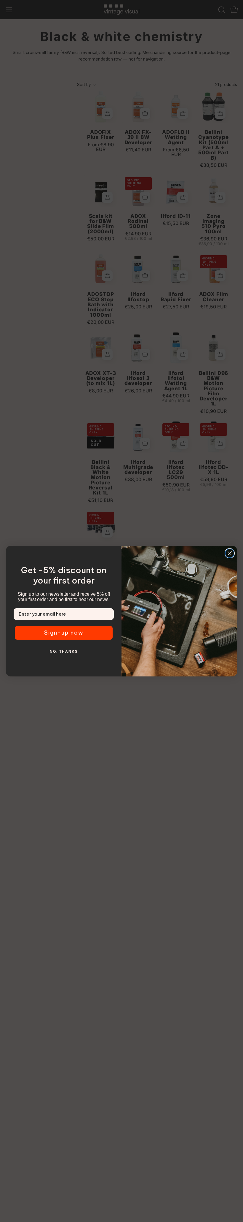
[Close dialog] (229, 553)
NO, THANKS (64, 651)
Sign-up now (64, 632)
